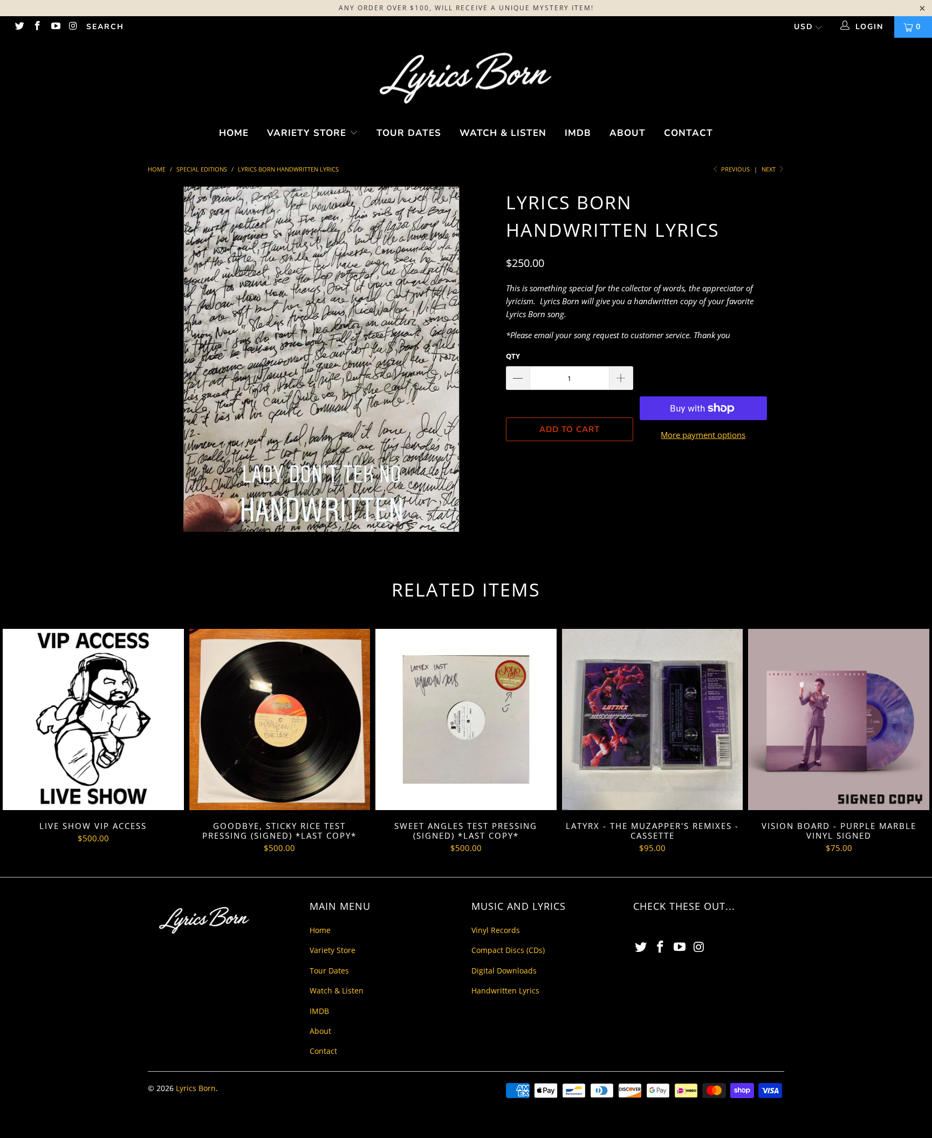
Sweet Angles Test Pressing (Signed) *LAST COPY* (466, 719)
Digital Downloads (504, 970)
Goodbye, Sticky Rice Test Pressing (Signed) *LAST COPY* (280, 719)
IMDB (578, 133)
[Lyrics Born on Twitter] (18, 27)
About (627, 133)
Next (769, 169)
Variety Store (308, 133)
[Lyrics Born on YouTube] (55, 27)
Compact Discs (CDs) (508, 950)
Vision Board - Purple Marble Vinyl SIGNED (838, 719)
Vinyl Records (495, 930)
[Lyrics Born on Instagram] (73, 27)
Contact (688, 133)
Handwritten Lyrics (505, 990)
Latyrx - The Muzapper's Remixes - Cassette (652, 719)
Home (234, 133)
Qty (513, 356)
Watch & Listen (503, 133)
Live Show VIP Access (93, 719)
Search (105, 27)
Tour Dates (408, 133)
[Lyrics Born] (466, 79)
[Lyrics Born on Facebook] (37, 27)
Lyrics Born (196, 1088)
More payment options (703, 434)
